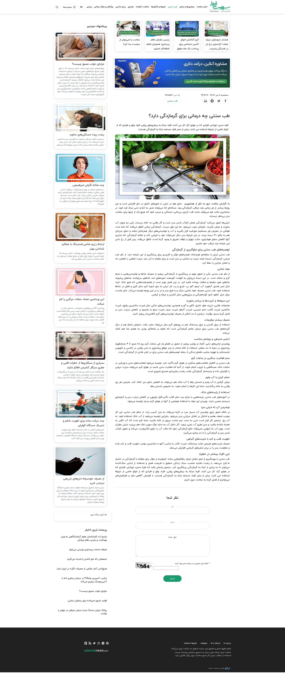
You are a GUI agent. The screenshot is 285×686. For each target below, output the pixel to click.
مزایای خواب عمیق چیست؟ (88, 64)
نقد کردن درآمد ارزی (99, 514)
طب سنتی (172, 6)
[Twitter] (219, 101)
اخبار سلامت (202, 6)
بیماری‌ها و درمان (186, 6)
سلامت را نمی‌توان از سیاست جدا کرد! (129, 42)
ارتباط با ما (215, 643)
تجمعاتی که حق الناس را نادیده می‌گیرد (87, 559)
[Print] (205, 101)
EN (81, 7)
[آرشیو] (86, 643)
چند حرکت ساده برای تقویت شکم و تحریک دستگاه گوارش (83, 423)
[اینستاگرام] (98, 643)
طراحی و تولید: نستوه (216, 668)
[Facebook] (225, 101)
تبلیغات (203, 643)
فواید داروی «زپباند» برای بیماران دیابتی (87, 600)
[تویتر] (94, 643)
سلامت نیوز (217, 7)
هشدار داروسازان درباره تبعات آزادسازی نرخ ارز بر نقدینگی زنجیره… (216, 44)
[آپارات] (107, 643)
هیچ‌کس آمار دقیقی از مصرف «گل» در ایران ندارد (82, 568)
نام (172, 506)
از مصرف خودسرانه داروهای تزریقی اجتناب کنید (83, 481)
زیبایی (89, 6)
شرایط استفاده (190, 643)
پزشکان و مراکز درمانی (103, 6)
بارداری (131, 6)
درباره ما (227, 643)
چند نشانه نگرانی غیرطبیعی (88, 185)
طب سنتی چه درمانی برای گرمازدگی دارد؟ (189, 116)
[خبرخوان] (90, 643)
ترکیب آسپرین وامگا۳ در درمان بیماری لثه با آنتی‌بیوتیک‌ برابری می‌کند (84, 580)
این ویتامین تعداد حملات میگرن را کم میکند (81, 301)
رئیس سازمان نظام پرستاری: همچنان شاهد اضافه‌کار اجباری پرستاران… (157, 46)
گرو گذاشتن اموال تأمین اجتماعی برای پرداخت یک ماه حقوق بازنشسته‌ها (188, 46)
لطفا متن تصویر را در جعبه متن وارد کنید (192, 563)
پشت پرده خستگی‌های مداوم (87, 135)
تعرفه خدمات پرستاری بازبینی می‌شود (88, 549)
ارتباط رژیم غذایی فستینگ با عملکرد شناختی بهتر (82, 246)
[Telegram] (212, 101)
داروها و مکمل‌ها (158, 6)
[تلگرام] (103, 643)
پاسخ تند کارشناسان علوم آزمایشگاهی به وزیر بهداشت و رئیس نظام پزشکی (84, 538)
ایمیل (172, 522)
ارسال (172, 578)
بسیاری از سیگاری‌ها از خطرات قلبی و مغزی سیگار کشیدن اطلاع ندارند (82, 365)
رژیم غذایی (120, 6)
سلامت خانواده (142, 6)
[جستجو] (57, 7)
